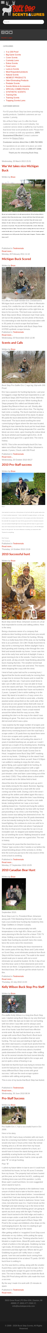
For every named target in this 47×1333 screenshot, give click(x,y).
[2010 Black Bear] (14, 894)
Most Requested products (17, 72)
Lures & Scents (12, 69)
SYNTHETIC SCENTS (16, 92)
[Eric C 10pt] (23, 367)
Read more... (7, 251)
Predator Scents (13, 83)
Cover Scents (11, 58)
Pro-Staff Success (13, 1098)
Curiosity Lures (12, 60)
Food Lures (11, 66)
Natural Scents (12, 75)
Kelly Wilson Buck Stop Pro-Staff (23, 987)
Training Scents (12, 98)
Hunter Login (6, 38)
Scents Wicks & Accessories (18, 86)
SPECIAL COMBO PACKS (17, 89)
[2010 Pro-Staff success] (23, 489)
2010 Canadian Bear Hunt (18, 870)
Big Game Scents (13, 55)
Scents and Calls (12, 342)
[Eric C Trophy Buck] (14, 1115)
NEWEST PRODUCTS (16, 78)
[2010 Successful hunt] (23, 591)
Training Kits (11, 95)
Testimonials (18, 248)
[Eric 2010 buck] (23, 283)
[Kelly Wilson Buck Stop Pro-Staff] (14, 1004)
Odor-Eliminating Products (17, 80)
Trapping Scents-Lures (15, 101)
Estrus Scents (12, 63)
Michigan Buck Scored (16, 259)
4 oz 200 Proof (12, 52)
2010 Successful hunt (16, 554)
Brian (13, 177)
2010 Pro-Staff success (17, 464)
